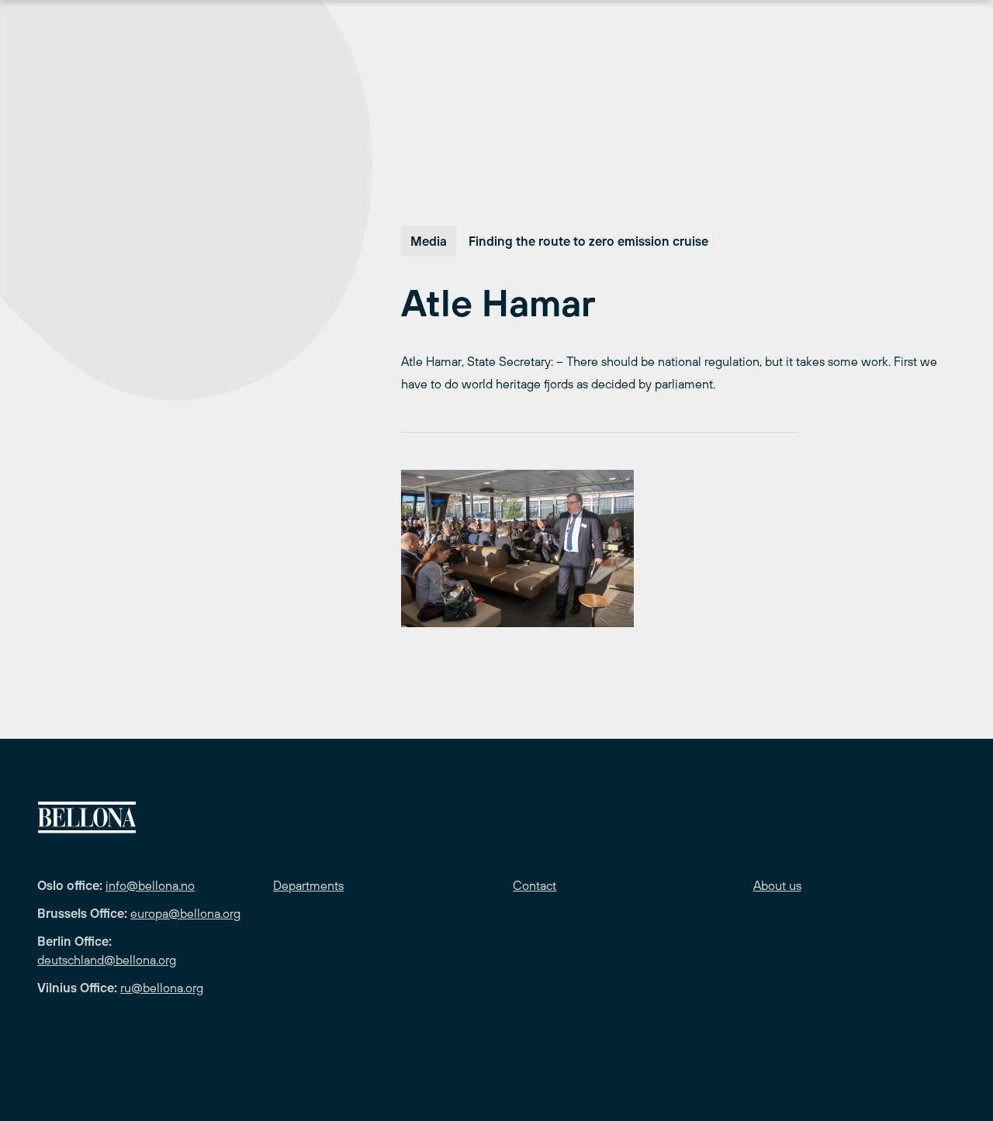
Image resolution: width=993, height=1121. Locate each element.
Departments (308, 885)
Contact (534, 885)
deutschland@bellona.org (106, 960)
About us (777, 885)
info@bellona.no (150, 885)
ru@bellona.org (161, 988)
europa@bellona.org (185, 913)
